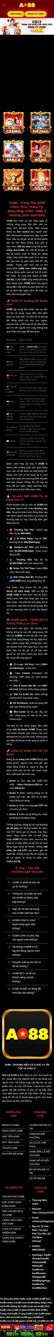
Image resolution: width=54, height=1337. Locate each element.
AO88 (35, 1204)
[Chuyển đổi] (9, 883)
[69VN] (27, 1333)
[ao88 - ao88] (27, 5)
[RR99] (27, 1327)
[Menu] (4, 4)
